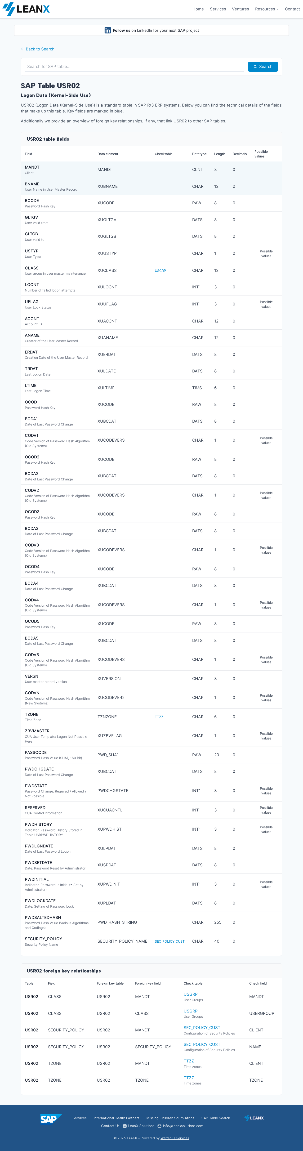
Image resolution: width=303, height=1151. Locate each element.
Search (265, 66)
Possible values (266, 253)
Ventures (240, 9)
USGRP (160, 271)
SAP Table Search (215, 1118)
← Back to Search (37, 49)
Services (218, 9)
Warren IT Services (174, 1138)
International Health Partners (116, 1118)
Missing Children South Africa (170, 1118)
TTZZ (159, 717)
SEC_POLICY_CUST (170, 941)
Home (198, 9)
